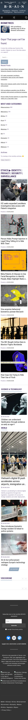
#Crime (3, 125)
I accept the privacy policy (15, 629)
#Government (5, 704)
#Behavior (4, 147)
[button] (25, 22)
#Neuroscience (5, 107)
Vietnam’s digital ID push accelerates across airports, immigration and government (13, 483)
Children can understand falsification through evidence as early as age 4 (13, 422)
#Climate (8, 702)
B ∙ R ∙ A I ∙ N (14, 6)
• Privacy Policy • (6, 710)
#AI (2, 133)
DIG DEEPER (14, 569)
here (2, 661)
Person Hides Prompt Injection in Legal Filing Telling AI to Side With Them (14, 241)
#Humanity (4, 138)
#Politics (3, 707)
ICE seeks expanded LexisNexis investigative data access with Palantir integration (12, 77)
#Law (2, 120)
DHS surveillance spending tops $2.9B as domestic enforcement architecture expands (18, 29)
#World (3, 142)
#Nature (19, 704)
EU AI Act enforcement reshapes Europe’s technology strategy (13, 562)
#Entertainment (21, 702)
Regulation (10, 707)
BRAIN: (3, 702)
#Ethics (3, 116)
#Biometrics (4, 111)
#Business (4, 129)
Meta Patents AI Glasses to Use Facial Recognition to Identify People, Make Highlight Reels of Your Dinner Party (13, 277)
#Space (16, 707)
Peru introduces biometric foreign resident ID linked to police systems (12, 528)
